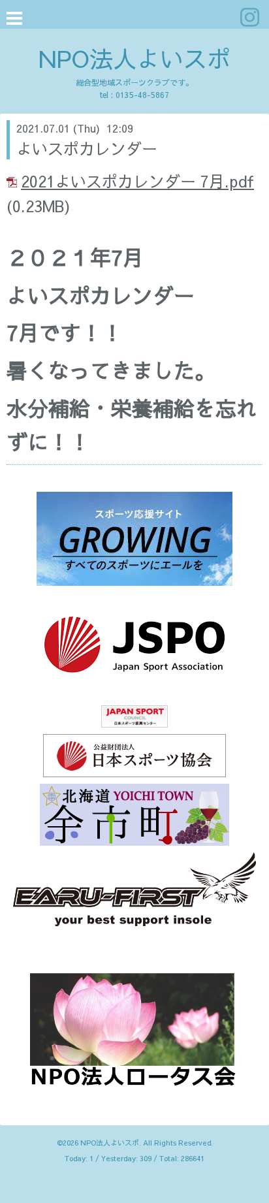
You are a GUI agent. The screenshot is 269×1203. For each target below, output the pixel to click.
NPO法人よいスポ (134, 58)
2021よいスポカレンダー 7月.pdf (137, 181)
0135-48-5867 (142, 94)
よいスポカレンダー (86, 148)
